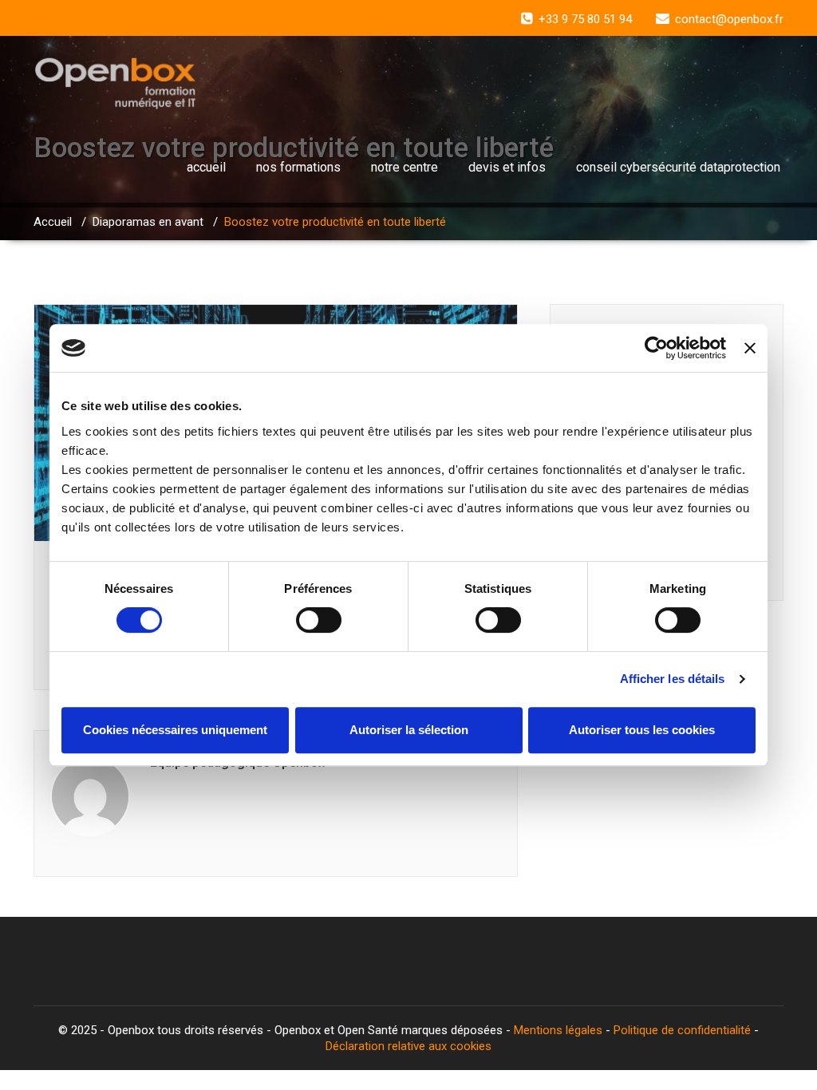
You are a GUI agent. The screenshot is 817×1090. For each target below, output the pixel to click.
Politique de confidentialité (682, 1030)
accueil (206, 167)
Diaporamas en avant (148, 222)
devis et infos (507, 167)
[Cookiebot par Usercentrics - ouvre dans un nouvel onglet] (656, 348)
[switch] (318, 620)
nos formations (298, 167)
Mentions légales (558, 1030)
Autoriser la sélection (408, 730)
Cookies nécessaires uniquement (175, 730)
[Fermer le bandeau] (750, 347)
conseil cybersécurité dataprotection (678, 167)
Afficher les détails (672, 678)
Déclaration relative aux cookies (408, 1046)
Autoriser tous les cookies (642, 730)
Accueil (53, 222)
